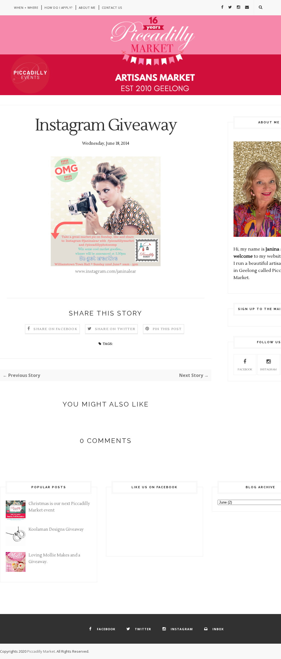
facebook (245, 369)
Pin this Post (167, 329)
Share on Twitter (115, 329)
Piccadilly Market (41, 651)
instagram (268, 369)
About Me (87, 7)
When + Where (26, 7)
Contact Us (112, 7)
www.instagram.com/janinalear (105, 271)
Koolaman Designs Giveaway (56, 529)
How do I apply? (58, 7)
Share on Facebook (55, 329)
